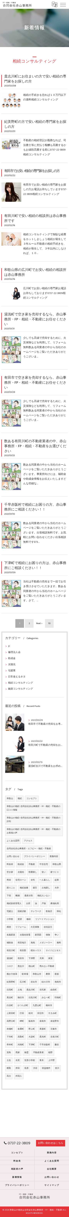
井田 (18, 1068)
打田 (22, 1013)
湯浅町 (10, 958)
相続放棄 (24, 888)
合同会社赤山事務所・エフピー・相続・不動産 (29, 848)
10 (49, 623)
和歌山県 (57, 864)
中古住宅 (43, 864)
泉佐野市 (54, 1021)
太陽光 (12, 665)
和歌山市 (37, 974)
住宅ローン (21, 880)
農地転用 (54, 903)
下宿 (9, 895)
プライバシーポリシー (34, 856)
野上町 (32, 1029)
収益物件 (46, 1068)
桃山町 (32, 966)
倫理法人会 (14, 652)
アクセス (28, 841)
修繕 (28, 919)
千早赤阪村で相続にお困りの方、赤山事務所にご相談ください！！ (35, 507)
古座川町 (54, 1037)
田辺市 (40, 1013)
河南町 (21, 1044)
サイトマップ (51, 1185)
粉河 (31, 1013)
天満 (41, 958)
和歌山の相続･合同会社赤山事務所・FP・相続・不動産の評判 (33, 819)
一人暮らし (44, 880)
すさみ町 (52, 1013)
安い (44, 872)
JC (9, 646)
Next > (39, 623)
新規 (57, 974)
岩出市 (34, 982)
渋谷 (35, 1068)
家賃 (50, 958)
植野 (50, 1052)
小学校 (10, 919)
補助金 (10, 942)
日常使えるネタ (16, 677)
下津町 (32, 1044)
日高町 (10, 990)
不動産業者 (38, 1052)
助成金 (12, 658)
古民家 (42, 990)
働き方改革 (12, 974)
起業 (57, 880)
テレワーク (36, 911)
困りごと (11, 888)
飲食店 (49, 911)
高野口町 (11, 1021)
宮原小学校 (29, 1060)
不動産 (32, 864)
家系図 (38, 935)
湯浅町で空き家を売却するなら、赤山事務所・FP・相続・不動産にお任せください (35, 319)
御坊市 (21, 997)
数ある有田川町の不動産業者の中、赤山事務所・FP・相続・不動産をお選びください (35, 446)
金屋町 (21, 1029)
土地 (20, 990)
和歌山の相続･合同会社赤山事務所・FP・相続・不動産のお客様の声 (33, 831)
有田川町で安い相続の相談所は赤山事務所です (35, 218)
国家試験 (22, 911)
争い (57, 935)
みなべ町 (46, 997)
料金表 (10, 864)
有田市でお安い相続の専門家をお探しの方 (31, 171)
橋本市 (49, 1005)
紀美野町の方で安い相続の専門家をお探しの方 (35, 124)
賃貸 (20, 919)
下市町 (10, 1037)
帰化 (59, 911)
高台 (9, 1076)
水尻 (18, 1060)
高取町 (21, 1037)
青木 (41, 1060)
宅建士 (10, 911)
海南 (33, 942)
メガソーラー (45, 942)
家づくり (54, 872)
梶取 (9, 1068)
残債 (9, 927)
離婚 (18, 895)
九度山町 (37, 1005)
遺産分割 (28, 895)
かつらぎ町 (23, 1005)
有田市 (21, 958)
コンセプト (31, 798)
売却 (9, 880)
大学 (57, 888)
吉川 (57, 1068)
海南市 (58, 982)
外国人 (19, 1076)
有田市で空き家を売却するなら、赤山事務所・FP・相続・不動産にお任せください (35, 383)
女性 (33, 880)
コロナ (10, 966)
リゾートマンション (44, 919)
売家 (18, 1052)
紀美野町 (11, 982)
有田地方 (22, 942)
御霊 (26, 1052)
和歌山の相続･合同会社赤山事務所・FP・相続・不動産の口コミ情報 (33, 808)
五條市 (53, 1029)
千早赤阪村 (44, 1044)
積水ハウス (36, 950)
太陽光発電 (25, 935)
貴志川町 (30, 990)
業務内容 (54, 856)
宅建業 (12, 671)
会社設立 (48, 927)
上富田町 (11, 1013)
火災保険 (35, 927)
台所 (28, 903)
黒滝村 (42, 1037)
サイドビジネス (53, 950)
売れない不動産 (46, 966)
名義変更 (11, 935)
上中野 (51, 1060)
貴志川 (21, 966)
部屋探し (33, 872)
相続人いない (43, 895)
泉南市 (42, 1021)
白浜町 (10, 1005)
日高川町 (33, 997)
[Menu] (63, 4)
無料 (59, 942)
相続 (20, 798)
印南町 (58, 997)
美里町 (42, 1029)
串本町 (10, 1044)
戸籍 (44, 903)
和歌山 (10, 798)
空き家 (10, 872)
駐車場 (25, 974)
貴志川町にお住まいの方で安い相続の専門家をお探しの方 (35, 78)
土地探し (46, 888)
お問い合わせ (13, 856)
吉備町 (10, 1029)
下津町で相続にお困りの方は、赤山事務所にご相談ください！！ (35, 565)
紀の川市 (46, 982)
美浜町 (10, 997)
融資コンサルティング (20, 689)
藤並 (57, 1044)
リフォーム (21, 927)
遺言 (35, 888)
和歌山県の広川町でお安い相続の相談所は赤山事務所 (35, 272)
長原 (26, 1068)
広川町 (23, 982)
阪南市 (32, 1021)
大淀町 (32, 1037)
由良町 (53, 990)
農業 (48, 974)
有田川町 (11, 950)
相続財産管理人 (14, 903)
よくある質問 (13, 841)
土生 (9, 1060)
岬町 (22, 1021)
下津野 (32, 958)
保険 (48, 935)
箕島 (9, 1052)
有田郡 (23, 950)
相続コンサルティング (20, 683)
